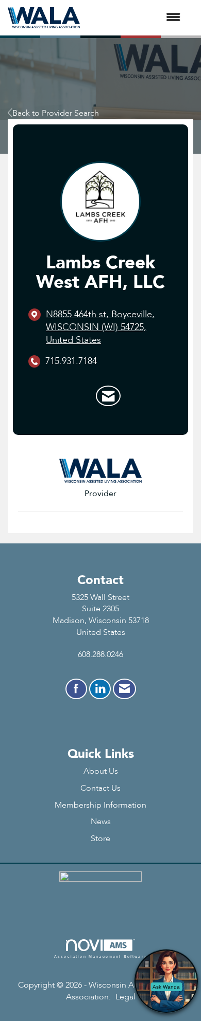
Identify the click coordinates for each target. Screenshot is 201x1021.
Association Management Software (100, 956)
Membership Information (100, 805)
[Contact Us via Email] (124, 689)
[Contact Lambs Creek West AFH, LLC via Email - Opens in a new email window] (108, 396)
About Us (100, 771)
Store (100, 838)
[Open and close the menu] (135, 18)
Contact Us (100, 788)
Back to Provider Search (55, 113)
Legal (125, 996)
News (101, 821)
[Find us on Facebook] (76, 689)
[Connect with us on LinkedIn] (100, 689)
